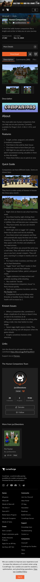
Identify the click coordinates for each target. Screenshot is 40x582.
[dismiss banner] (36, 2)
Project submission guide (10, 534)
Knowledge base (26, 527)
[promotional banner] (20, 3)
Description (8, 60)
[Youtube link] (11, 485)
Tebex (23, 550)
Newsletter (24, 508)
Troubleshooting (26, 530)
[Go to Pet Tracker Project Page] (12, 443)
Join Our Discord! (27, 497)
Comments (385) (23, 60)
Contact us (24, 534)
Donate (21, 407)
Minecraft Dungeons (9, 518)
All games (5, 497)
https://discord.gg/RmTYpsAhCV (22, 352)
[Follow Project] (36, 54)
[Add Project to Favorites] (30, 54)
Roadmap (24, 511)
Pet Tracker (8, 292)
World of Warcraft (8, 504)
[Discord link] (15, 485)
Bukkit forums (26, 515)
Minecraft (5, 16)
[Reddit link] (23, 485)
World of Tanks (7, 522)
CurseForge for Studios (28, 546)
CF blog (23, 504)
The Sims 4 (5, 508)
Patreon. (17, 356)
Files (35, 60)
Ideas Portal (25, 500)
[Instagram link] (3, 485)
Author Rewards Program (7, 539)
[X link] (19, 485)
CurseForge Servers (27, 518)
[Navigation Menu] (3, 10)
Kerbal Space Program (9, 515)
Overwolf (24, 543)
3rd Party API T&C (8, 547)
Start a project (7, 530)
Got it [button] (20, 577)
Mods (14, 16)
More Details (8, 47)
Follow (21, 412)
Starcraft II (5, 511)
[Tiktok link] (7, 485)
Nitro (23, 553)
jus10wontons (20, 388)
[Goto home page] (7, 10)
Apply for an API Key (9, 543)
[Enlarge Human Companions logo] (5, 21)
